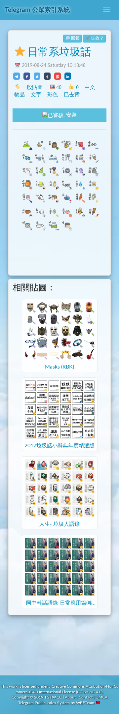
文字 (36, 94)
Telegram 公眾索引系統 (37, 10)
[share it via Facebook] (26, 76)
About (70, 697)
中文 (90, 87)
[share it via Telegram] (16, 76)
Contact (86, 697)
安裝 (71, 115)
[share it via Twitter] (37, 76)
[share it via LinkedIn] (67, 76)
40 (58, 87)
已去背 (72, 94)
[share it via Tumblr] (47, 76)
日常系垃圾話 (59, 52)
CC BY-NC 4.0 (89, 692)
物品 (19, 94)
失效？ (97, 38)
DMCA (101, 697)
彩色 (52, 94)
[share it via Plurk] (57, 76)
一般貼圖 (32, 87)
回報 (75, 38)
